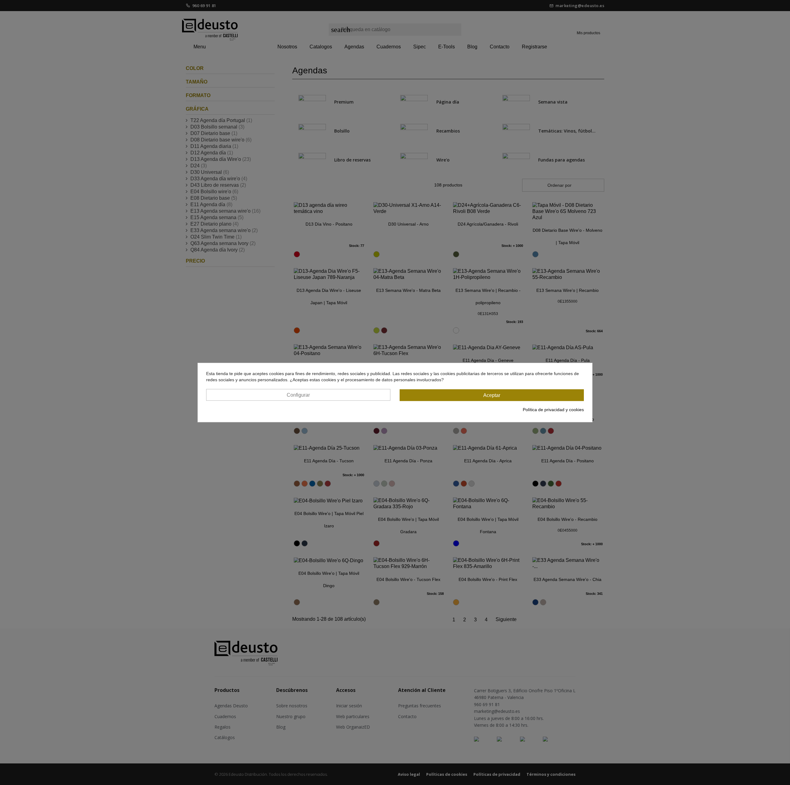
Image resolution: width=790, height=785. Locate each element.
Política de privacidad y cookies (553, 409)
